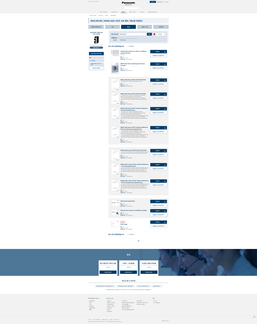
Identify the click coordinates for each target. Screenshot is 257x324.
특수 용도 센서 (109, 311)
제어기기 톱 (101, 15)
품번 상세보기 (96, 47)
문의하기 (152, 2)
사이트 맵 (89, 319)
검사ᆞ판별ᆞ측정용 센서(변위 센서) (128, 309)
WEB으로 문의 (108, 272)
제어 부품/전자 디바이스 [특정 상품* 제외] (104, 286)
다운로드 (123, 12)
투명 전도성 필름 (92, 307)
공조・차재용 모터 (157, 302)
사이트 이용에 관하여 (96, 319)
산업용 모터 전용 (156, 286)
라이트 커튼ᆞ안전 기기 (111, 306)
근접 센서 (108, 309)
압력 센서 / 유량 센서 (125, 307)
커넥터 (90, 302)
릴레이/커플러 (91, 300)
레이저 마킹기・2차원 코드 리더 (142, 302)
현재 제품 (115, 40)
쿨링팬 (90, 309)
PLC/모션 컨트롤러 (125, 304)
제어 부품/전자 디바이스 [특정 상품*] (125, 286)
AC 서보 (155, 300)
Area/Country (166, 320)
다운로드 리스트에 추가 (158, 55)
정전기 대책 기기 (139, 300)
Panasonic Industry (92, 15)
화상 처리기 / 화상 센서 (141, 304)
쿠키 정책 (110, 319)
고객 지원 (142, 12)
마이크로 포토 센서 (110, 304)
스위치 (90, 304)
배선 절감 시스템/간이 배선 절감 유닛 (128, 302)
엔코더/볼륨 (91, 306)
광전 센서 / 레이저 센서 (111, 302)
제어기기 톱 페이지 (104, 12)
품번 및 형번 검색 (114, 34)
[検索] (139, 8)
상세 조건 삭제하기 (96, 68)
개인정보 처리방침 (105, 319)
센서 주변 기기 (124, 300)
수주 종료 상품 (122, 40)
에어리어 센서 (109, 307)
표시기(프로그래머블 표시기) (127, 306)
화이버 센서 (109, 300)
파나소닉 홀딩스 (116, 319)
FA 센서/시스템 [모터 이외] (142, 286)
